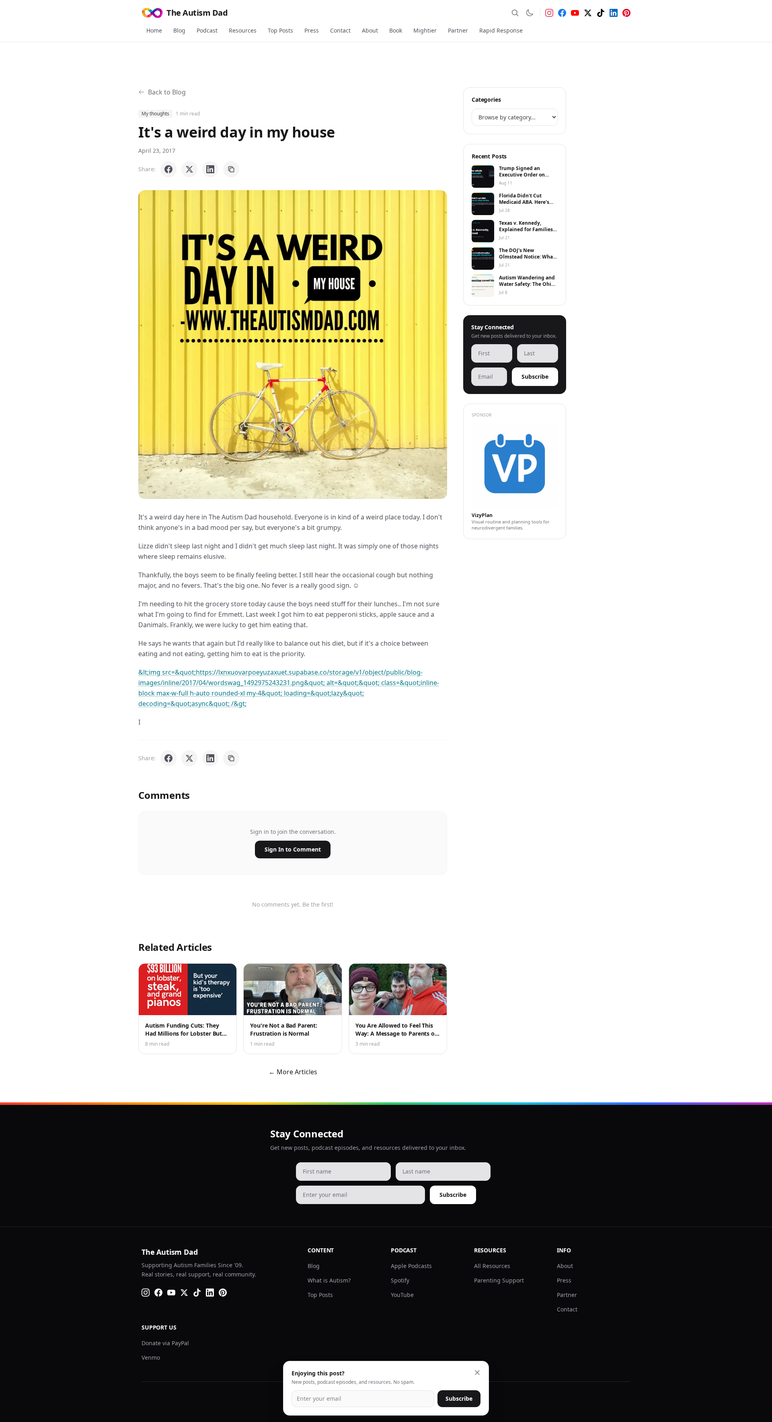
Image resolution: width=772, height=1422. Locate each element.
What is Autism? (329, 1280)
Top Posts (280, 30)
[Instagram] (549, 13)
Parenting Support (499, 1280)
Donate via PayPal (165, 1343)
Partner (458, 30)
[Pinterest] (626, 13)
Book (395, 30)
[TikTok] (601, 13)
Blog (179, 30)
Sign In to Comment (293, 849)
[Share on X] (189, 169)
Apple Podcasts (411, 1266)
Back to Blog (167, 92)
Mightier (425, 30)
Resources (243, 30)
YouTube (402, 1295)
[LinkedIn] (614, 13)
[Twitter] (588, 13)
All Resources (492, 1266)
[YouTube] (575, 13)
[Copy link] (231, 169)
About (370, 30)
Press (311, 30)
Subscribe (535, 376)
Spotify (400, 1280)
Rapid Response (501, 30)
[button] (292, 344)
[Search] (515, 13)
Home (154, 30)
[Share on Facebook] (168, 169)
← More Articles (293, 1071)
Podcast (207, 30)
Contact (340, 30)
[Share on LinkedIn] (210, 169)
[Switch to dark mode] (530, 13)
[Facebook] (562, 13)
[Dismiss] (477, 1372)
